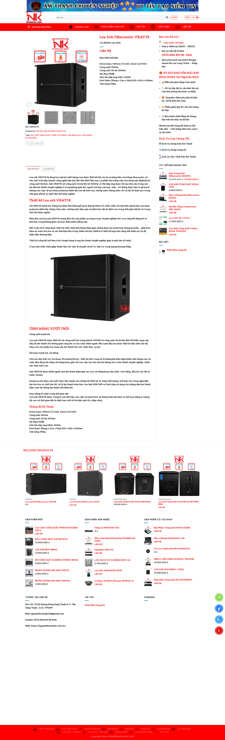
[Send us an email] (42, 143)
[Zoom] (28, 104)
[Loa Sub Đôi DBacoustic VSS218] (46, 476)
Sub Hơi (39, 131)
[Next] (91, 73)
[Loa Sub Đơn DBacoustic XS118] (90, 476)
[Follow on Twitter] (37, 143)
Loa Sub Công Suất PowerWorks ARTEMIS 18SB (178, 503)
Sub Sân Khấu (49, 131)
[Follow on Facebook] (28, 143)
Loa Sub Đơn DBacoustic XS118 (84, 502)
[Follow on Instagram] (32, 143)
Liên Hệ (105, 51)
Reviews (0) (49, 169)
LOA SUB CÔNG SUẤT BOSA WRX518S (132, 502)
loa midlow (62, 135)
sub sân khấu (30, 138)
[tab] (33, 169)
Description (33, 169)
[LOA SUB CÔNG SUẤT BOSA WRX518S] (135, 476)
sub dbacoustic (74, 135)
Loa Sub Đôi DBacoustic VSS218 (40, 502)
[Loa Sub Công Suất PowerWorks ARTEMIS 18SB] (179, 476)
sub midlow (87, 135)
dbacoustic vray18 (48, 135)
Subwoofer (61, 131)
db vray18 (35, 135)
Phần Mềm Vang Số (177, 250)
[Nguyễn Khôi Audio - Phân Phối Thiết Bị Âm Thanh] (38, 17)
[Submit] (167, 17)
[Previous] (30, 73)
